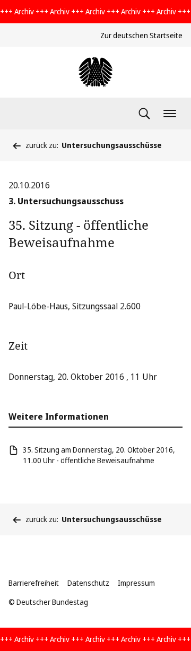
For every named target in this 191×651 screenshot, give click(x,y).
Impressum (136, 583)
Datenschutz (88, 583)
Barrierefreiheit (33, 583)
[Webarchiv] (95, 72)
